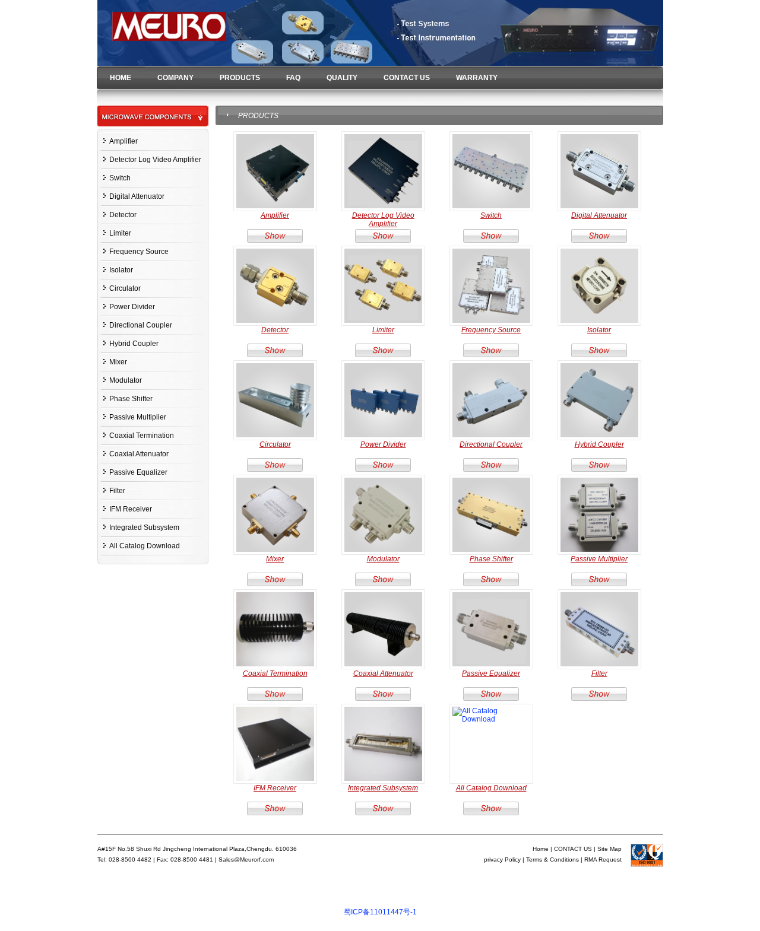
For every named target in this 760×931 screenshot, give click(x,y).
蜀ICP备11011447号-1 (380, 912)
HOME (120, 78)
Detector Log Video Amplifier (155, 159)
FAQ (293, 78)
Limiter (120, 233)
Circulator (125, 288)
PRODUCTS (240, 78)
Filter (117, 491)
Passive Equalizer (138, 472)
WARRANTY (477, 78)
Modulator (125, 380)
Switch (120, 178)
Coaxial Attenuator (139, 454)
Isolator (121, 270)
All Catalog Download (144, 546)
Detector (123, 215)
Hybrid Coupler (134, 343)
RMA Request (603, 859)
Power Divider (132, 307)
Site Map (609, 849)
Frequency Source (139, 251)
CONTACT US (407, 78)
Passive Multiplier (137, 417)
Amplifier (123, 141)
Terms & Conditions (552, 859)
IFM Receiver (130, 509)
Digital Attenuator (136, 196)
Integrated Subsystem (144, 527)
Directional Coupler (140, 325)
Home (541, 849)
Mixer (118, 362)
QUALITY (342, 78)
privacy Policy (502, 859)
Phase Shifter (131, 399)
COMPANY (175, 78)
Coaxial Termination (141, 435)
